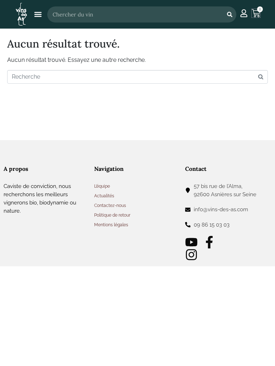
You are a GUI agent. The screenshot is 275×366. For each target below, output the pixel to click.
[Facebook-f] (209, 242)
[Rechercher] (229, 14)
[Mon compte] (244, 13)
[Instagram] (191, 254)
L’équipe (102, 186)
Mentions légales (111, 224)
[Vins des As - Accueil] (21, 14)
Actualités (104, 195)
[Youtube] (191, 242)
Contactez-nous (110, 205)
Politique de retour (112, 215)
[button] (38, 14)
